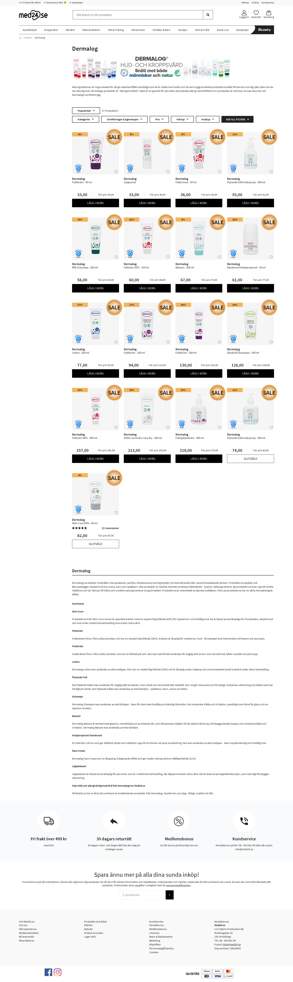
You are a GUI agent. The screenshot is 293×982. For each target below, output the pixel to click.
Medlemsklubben (29, 933)
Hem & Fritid (202, 30)
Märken (245, 2)
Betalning (154, 940)
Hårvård (70, 30)
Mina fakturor (27, 940)
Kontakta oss (156, 925)
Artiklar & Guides (93, 933)
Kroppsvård (51, 30)
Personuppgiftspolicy (161, 948)
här (99, 94)
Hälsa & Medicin (91, 30)
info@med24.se (232, 944)
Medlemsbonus (158, 929)
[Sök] (208, 14)
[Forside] (20, 37)
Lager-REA (90, 936)
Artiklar (255, 2)
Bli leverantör (26, 936)
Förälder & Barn (162, 30)
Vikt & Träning (116, 30)
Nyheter (88, 929)
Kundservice (268, 2)
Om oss (23, 925)
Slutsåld (250, 459)
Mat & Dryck (138, 30)
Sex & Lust (223, 30)
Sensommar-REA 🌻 (56, 2)
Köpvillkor (155, 944)
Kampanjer (77, 2)
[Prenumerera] (169, 894)
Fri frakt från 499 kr (31, 2)
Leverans (154, 933)
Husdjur (182, 30)
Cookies (153, 952)
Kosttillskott (30, 30)
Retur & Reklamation (161, 936)
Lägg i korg (95, 203)
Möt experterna (27, 929)
